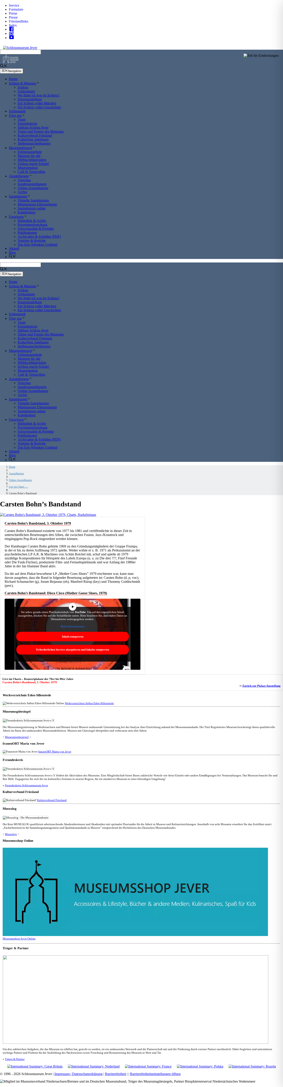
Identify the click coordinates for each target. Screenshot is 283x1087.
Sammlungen (18, 196)
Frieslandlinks (18, 21)
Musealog (11, 834)
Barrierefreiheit (115, 1074)
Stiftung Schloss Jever (33, 127)
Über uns (15, 115)
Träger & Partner (15, 1059)
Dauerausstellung (30, 99)
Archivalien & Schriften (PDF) (39, 236)
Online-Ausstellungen (33, 188)
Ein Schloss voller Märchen (37, 103)
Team (21, 119)
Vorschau (24, 180)
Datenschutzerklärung (87, 1074)
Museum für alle (29, 156)
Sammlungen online (32, 208)
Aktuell (14, 248)
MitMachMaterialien (32, 160)
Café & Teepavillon (31, 172)
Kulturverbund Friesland (35, 135)
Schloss (23, 87)
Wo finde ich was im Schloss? (38, 95)
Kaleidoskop (26, 212)
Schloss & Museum (22, 83)
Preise (13, 13)
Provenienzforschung (32, 224)
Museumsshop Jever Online (19, 938)
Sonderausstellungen (32, 184)
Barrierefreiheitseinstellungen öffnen (155, 1074)
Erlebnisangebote (30, 152)
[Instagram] (12, 33)
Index (13, 25)
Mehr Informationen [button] (73, 626)
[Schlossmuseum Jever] (10, 62)
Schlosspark (17, 111)
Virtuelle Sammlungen (33, 200)
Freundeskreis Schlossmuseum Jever (26, 785)
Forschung (16, 217)
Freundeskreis (27, 123)
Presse (13, 17)
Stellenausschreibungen (34, 143)
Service (14, 5)
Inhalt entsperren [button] (72, 636)
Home (13, 79)
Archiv (22, 192)
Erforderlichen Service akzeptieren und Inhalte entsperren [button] (72, 649)
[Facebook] (12, 29)
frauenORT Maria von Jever (54, 751)
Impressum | (63, 1074)
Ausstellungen (19, 176)
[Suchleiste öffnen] (3, 66)
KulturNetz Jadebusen (33, 139)
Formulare (16, 9)
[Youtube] (12, 38)
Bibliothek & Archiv (32, 221)
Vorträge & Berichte (32, 240)
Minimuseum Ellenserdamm (37, 204)
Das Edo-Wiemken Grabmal (37, 244)
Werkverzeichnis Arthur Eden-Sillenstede (89, 703)
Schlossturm (26, 91)
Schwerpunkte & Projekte (36, 228)
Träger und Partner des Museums (41, 131)
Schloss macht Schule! (33, 164)
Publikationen (27, 232)
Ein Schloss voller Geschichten (39, 107)
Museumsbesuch (20, 148)
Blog (12, 252)
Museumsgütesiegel (17, 737)
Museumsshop (28, 168)
